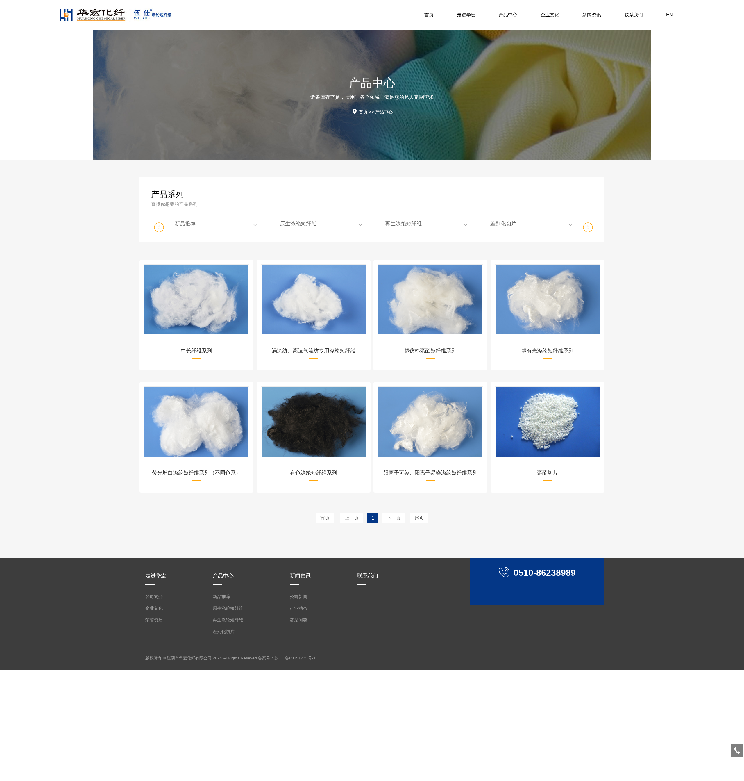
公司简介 (154, 596)
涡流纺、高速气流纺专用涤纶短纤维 (313, 351)
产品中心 (384, 111)
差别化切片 (503, 224)
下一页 (394, 518)
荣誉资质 (154, 619)
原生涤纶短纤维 (298, 224)
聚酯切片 (547, 473)
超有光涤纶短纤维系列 (547, 351)
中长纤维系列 (196, 351)
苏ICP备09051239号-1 (295, 658)
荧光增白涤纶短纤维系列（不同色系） (196, 473)
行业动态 (298, 608)
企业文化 (154, 608)
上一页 (352, 518)
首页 (363, 111)
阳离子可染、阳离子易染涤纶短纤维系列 (430, 473)
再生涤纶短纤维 (403, 224)
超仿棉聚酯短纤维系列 (430, 351)
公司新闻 (298, 596)
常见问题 (298, 619)
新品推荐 (185, 224)
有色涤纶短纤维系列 (313, 473)
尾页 (419, 518)
